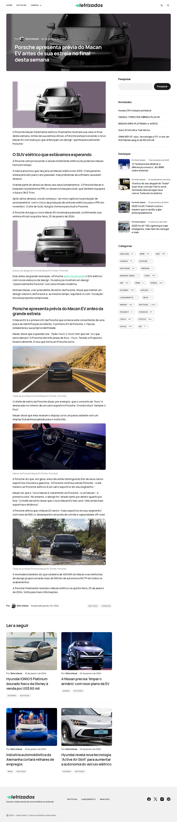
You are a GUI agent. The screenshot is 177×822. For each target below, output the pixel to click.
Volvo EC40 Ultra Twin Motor (134, 130)
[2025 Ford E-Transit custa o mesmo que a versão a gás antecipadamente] (124, 207)
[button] (161, 5)
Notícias (93, 606)
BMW (10, 771)
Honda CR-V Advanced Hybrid (134, 110)
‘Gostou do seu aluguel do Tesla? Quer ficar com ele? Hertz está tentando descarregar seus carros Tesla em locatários (150, 188)
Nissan (66, 691)
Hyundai (12, 696)
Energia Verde (129, 276)
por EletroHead (138, 202)
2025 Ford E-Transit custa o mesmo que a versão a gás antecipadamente (147, 209)
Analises (126, 254)
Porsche (106, 606)
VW (142, 326)
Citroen (145, 261)
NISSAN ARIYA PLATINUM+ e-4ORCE (138, 123)
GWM (139, 283)
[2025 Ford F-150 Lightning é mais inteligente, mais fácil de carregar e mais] (124, 226)
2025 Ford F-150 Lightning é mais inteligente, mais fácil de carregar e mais (150, 229)
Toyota (145, 319)
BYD (160, 254)
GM (124, 283)
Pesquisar (124, 79)
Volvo (126, 326)
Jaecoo (146, 290)
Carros (126, 261)
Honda (156, 283)
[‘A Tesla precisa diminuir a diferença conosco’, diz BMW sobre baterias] (124, 165)
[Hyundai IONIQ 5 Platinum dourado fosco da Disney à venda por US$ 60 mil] (31, 651)
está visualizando (74, 276)
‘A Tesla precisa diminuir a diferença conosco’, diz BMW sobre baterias (148, 167)
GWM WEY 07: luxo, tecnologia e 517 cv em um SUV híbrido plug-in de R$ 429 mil (143, 138)
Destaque (127, 268)
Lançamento (128, 297)
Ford (150, 276)
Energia (147, 268)
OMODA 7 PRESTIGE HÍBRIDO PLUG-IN (139, 117)
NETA (147, 297)
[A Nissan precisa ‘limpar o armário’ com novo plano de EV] (86, 651)
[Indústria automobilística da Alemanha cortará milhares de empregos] (31, 727)
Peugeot (126, 312)
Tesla (126, 319)
